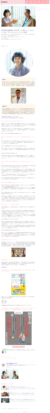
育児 (43, 2)
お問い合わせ (16, 408)
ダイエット (31, 2)
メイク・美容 (35, 2)
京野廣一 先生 (4, 106)
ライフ (47, 2)
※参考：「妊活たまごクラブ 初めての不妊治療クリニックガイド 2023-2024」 (13, 117)
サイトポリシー (26, 408)
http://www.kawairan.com (30, 85)
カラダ (27, 2)
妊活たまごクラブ (10, 358)
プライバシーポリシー (21, 408)
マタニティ (39, 2)
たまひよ (3, 358)
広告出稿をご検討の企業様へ (11, 408)
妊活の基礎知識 (15, 358)
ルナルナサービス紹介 (4, 408)
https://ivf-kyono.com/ (16, 112)
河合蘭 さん (4, 79)
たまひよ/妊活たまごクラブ (11, 363)
